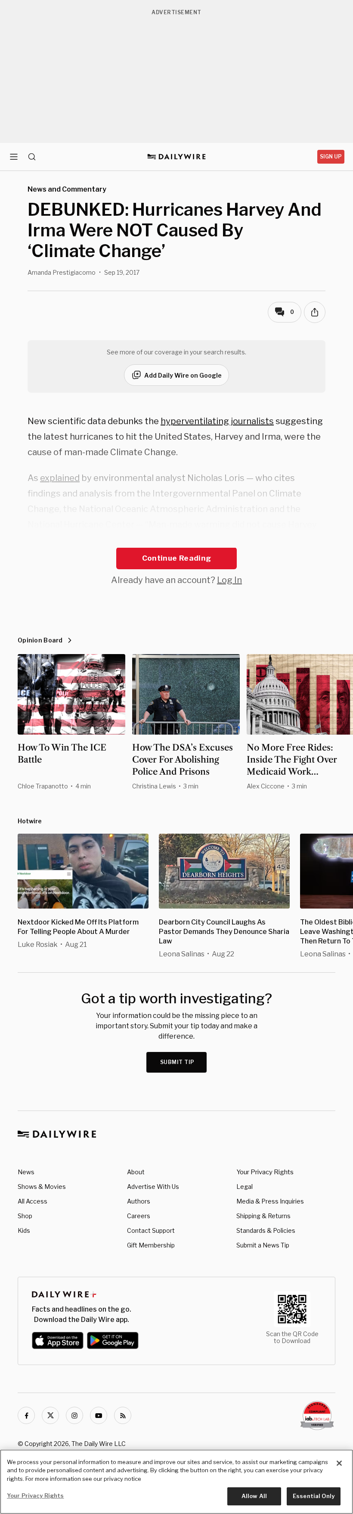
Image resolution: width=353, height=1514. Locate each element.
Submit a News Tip (262, 1245)
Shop (25, 1215)
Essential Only (313, 1495)
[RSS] (122, 1415)
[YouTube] (98, 1415)
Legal (244, 1186)
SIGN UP (331, 156)
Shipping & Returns (263, 1215)
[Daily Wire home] (177, 156)
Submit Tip (177, 1062)
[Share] (314, 312)
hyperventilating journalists (217, 421)
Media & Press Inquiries (270, 1201)
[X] (50, 1415)
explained (60, 478)
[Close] (339, 1463)
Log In (229, 580)
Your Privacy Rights (265, 1172)
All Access (32, 1201)
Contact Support (151, 1230)
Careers (138, 1215)
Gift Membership (151, 1245)
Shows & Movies (42, 1186)
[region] (176, 1481)
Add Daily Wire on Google (183, 375)
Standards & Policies (265, 1230)
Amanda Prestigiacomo (62, 272)
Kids (24, 1230)
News (26, 1172)
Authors (138, 1201)
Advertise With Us (153, 1186)
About (136, 1172)
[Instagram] (74, 1415)
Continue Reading (176, 558)
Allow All (254, 1495)
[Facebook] (26, 1415)
